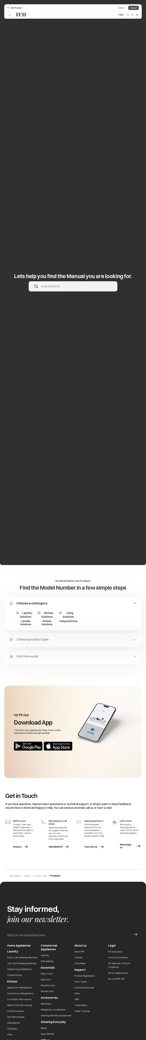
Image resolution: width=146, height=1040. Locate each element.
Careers (78, 957)
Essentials (48, 967)
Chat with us (90, 846)
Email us (23, 846)
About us (80, 945)
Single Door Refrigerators (19, 987)
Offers (121, 15)
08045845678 (55, 846)
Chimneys (12, 1028)
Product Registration (84, 975)
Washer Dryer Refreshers (19, 969)
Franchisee (79, 963)
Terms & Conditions (118, 957)
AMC (76, 999)
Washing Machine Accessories (56, 1015)
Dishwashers (13, 1022)
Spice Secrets (47, 1033)
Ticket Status (80, 1005)
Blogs (43, 1027)
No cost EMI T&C (116, 978)
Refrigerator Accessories (53, 1009)
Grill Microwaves (15, 1011)
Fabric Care (47, 973)
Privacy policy (115, 951)
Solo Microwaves (15, 1016)
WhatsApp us (130, 846)
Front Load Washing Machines (22, 957)
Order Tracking (82, 1011)
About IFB (79, 951)
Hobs (9, 1034)
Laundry (45, 955)
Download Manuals (84, 987)
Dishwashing (47, 961)
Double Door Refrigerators (20, 993)
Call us (121, 8)
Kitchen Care (47, 991)
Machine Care (48, 985)
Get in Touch (80, 981)
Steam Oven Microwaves (19, 1005)
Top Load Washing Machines (21, 963)
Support (133, 8)
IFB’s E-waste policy (118, 972)
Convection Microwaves (19, 999)
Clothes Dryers (14, 975)
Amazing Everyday (53, 1022)
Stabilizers (46, 1003)
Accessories (49, 997)
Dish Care (45, 979)
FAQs (77, 993)
